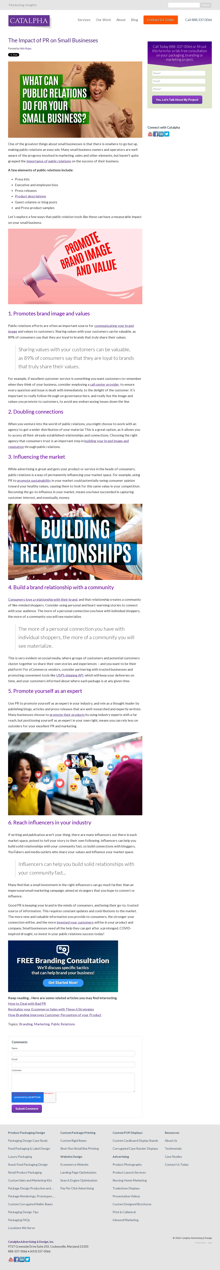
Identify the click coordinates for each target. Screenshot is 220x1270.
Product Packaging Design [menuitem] (26, 1132)
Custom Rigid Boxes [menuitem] (73, 1140)
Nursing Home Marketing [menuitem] (130, 1180)
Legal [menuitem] (210, 1243)
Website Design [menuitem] (71, 1156)
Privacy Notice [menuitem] (200, 1243)
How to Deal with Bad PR (27, 1004)
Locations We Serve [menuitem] (21, 1228)
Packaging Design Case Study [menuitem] (28, 1140)
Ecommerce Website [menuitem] (74, 1164)
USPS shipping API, (70, 675)
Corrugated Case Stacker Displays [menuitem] (135, 1148)
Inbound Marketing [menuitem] (126, 1220)
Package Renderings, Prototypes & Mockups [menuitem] (31, 1196)
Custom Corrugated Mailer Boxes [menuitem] (30, 1204)
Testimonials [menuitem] (173, 1148)
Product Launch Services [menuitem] (129, 1172)
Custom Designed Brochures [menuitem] (132, 1204)
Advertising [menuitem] (121, 1156)
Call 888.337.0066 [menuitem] (198, 20)
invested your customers (75, 922)
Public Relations (63, 1024)
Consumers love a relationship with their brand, (43, 599)
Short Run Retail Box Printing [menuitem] (79, 1148)
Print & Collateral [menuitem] (124, 1212)
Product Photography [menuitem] (127, 1164)
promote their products (67, 715)
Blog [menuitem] (134, 20)
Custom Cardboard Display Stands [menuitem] (135, 1140)
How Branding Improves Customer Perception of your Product (54, 1015)
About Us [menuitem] (171, 1140)
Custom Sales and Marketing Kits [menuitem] (30, 1180)
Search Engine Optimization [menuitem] (78, 1180)
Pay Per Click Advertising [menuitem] (77, 1188)
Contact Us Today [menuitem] (177, 1164)
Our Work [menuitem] (103, 20)
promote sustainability (34, 480)
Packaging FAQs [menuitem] (19, 1220)
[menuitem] (161, 21)
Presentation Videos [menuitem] (126, 1196)
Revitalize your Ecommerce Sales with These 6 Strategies (51, 1009)
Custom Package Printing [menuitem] (78, 1132)
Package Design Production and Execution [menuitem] (31, 1188)
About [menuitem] (121, 20)
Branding (26, 1024)
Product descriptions (30, 196)
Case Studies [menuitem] (173, 1156)
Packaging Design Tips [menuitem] (23, 1212)
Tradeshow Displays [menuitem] (126, 1188)
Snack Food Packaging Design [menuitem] (28, 1164)
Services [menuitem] (84, 20)
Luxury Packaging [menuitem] (20, 1156)
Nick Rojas (25, 48)
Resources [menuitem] (172, 1132)
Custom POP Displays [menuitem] (127, 1132)
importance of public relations (48, 161)
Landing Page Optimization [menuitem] (78, 1172)
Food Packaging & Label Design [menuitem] (29, 1148)
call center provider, (105, 384)
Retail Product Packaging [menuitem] (25, 1172)
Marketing (42, 1024)
